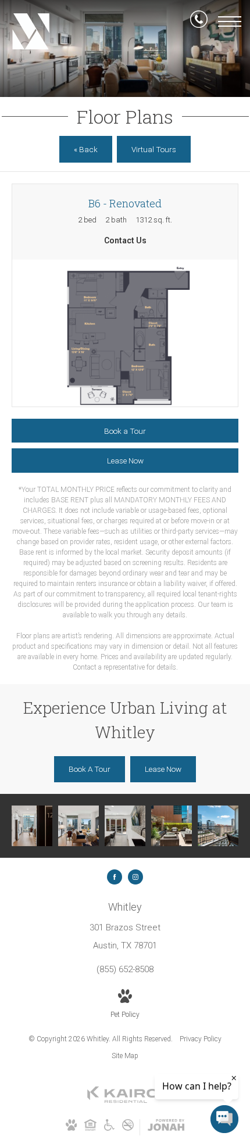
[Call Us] (199, 21)
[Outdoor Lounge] (171, 826)
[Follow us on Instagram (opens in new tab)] (135, 876)
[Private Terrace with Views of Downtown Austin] (218, 826)
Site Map (125, 1056)
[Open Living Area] (78, 826)
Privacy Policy (201, 1039)
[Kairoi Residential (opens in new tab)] (125, 1101)
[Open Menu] (229, 21)
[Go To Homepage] (30, 32)
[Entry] (32, 826)
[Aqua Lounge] (125, 826)
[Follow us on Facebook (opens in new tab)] (114, 876)
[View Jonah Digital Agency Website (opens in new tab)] (166, 1127)
